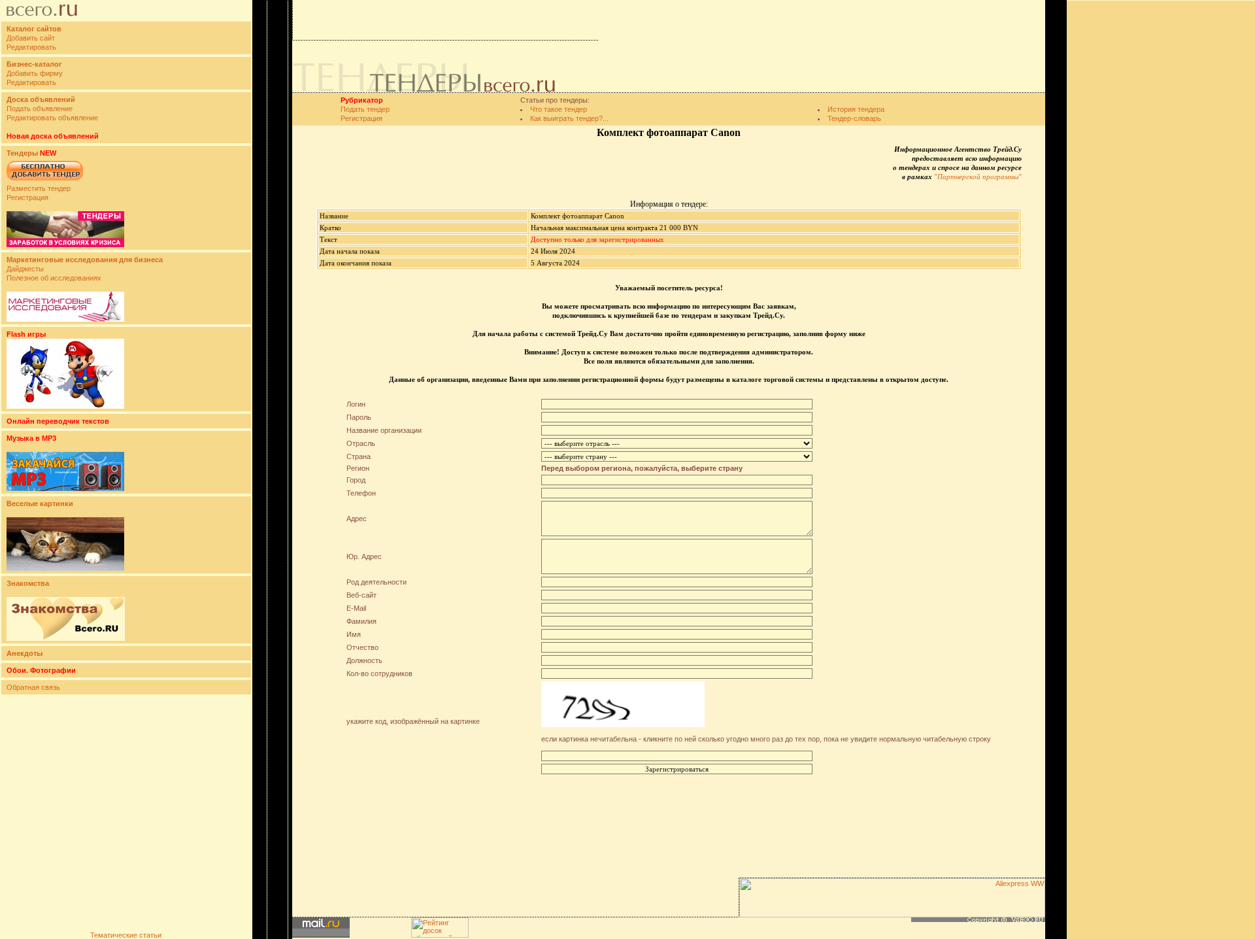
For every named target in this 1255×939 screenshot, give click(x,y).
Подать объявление (40, 108)
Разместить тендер (39, 188)
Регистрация (27, 197)
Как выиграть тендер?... (569, 118)
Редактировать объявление (52, 118)
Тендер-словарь (854, 118)
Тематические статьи (125, 935)
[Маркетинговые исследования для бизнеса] (65, 319)
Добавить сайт (31, 38)
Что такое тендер (558, 109)
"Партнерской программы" (978, 176)
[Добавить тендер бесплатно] (45, 181)
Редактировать (31, 47)
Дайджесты (25, 269)
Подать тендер (365, 109)
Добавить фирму (35, 73)
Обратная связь (33, 687)
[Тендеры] (65, 244)
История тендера (856, 109)
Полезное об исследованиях (54, 278)
